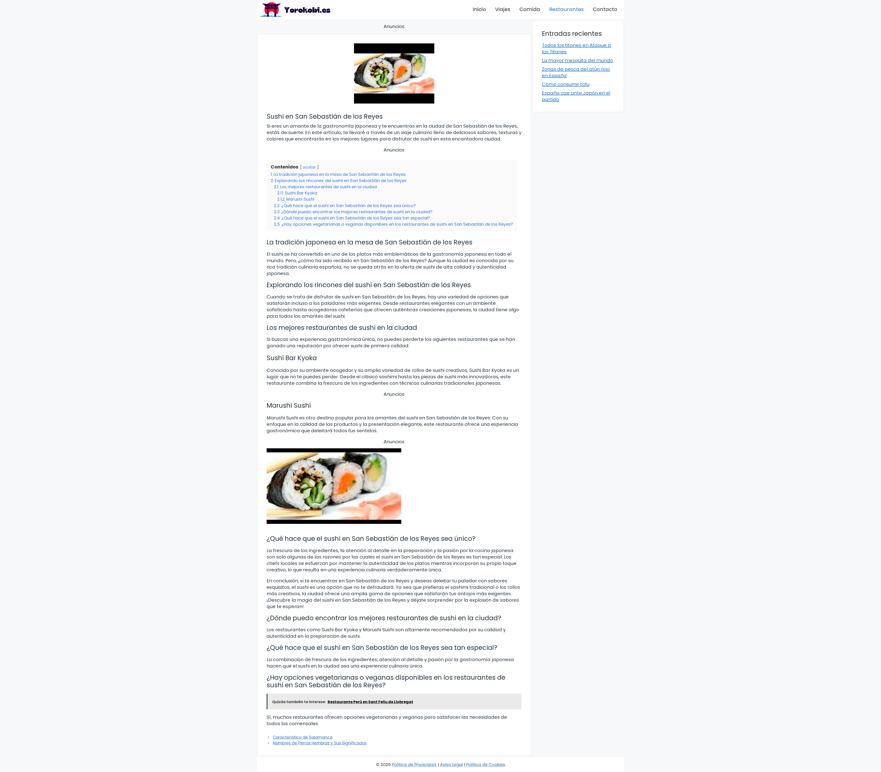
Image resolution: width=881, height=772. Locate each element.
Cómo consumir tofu (565, 84)
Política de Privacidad (414, 764)
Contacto (605, 9)
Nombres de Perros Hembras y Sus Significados (320, 743)
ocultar (309, 167)
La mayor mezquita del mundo (577, 60)
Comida (529, 9)
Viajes (502, 9)
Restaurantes (566, 9)
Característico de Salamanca (302, 737)
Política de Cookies (485, 764)
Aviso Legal (451, 764)
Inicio (479, 9)
